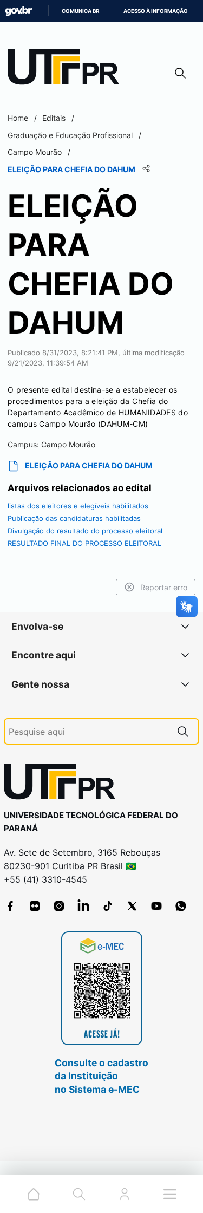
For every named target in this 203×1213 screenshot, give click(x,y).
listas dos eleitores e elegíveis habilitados (78, 505)
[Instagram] (59, 905)
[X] (132, 905)
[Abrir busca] (180, 72)
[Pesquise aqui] (183, 731)
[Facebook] (10, 905)
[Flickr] (34, 905)
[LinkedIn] (83, 905)
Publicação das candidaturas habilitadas (74, 518)
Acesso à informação (155, 11)
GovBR (18, 11)
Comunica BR (80, 11)
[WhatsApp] (180, 905)
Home (18, 117)
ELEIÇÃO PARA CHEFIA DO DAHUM (89, 465)
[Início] (67, 69)
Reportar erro (163, 587)
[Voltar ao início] (63, 784)
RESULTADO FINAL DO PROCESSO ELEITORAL (84, 543)
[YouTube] (156, 905)
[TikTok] (107, 905)
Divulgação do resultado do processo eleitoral (85, 530)
